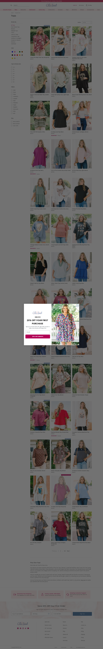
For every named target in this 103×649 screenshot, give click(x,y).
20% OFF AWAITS (37, 336)
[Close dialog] (77, 305)
